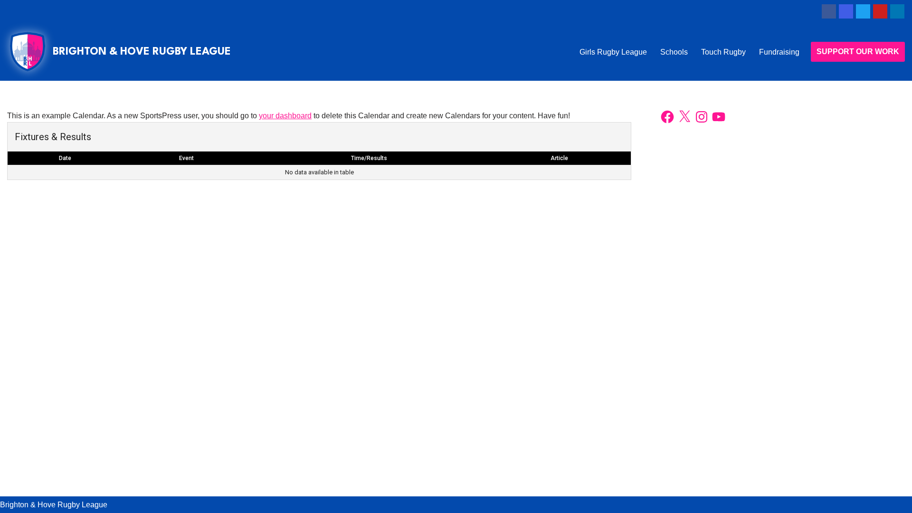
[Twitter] (863, 11)
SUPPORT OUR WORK (858, 52)
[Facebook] (829, 11)
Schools (674, 52)
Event (186, 158)
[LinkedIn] (897, 11)
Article (559, 158)
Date (65, 158)
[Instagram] (846, 11)
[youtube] (880, 11)
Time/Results (369, 158)
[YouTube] (718, 116)
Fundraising (779, 52)
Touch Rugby (723, 52)
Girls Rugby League (613, 52)
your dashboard (285, 116)
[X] (684, 116)
